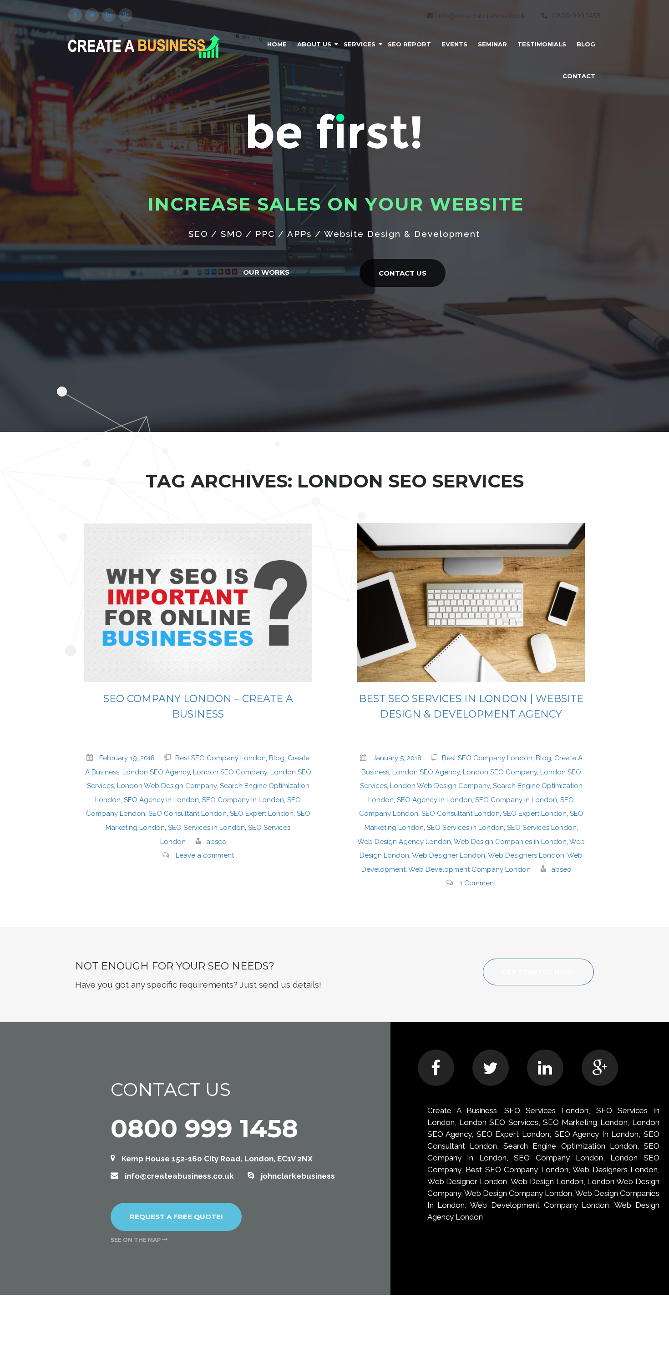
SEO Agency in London (161, 800)
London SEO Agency (156, 772)
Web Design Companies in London (510, 842)
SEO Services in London (206, 828)
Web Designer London (448, 855)
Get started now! (538, 972)
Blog (276, 758)
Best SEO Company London (220, 758)
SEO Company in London (243, 800)
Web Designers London (526, 855)
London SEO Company (230, 772)
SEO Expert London (262, 813)
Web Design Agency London (404, 842)
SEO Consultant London (187, 813)
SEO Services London (542, 828)
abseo (216, 842)
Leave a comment (205, 855)
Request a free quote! (176, 1216)
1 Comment (478, 883)
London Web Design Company (167, 786)
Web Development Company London (469, 869)
